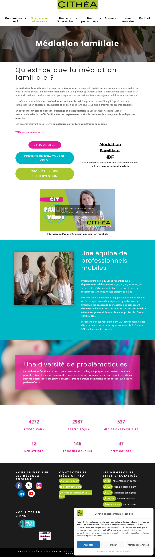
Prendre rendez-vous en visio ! (44, 158)
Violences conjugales (125, 492)
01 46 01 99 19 (45, 145)
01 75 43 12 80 (70, 480)
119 (108, 480)
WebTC (64, 551)
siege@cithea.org (71, 486)
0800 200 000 (113, 504)
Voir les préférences (138, 544)
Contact (144, 18)
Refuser (113, 544)
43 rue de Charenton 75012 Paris (75, 494)
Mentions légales (123, 551)
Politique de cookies (105, 551)
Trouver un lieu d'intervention (44, 174)
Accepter (88, 544)
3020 (109, 486)
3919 (109, 492)
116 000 (110, 498)
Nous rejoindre (128, 20)
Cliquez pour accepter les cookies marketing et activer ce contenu (77, 210)
